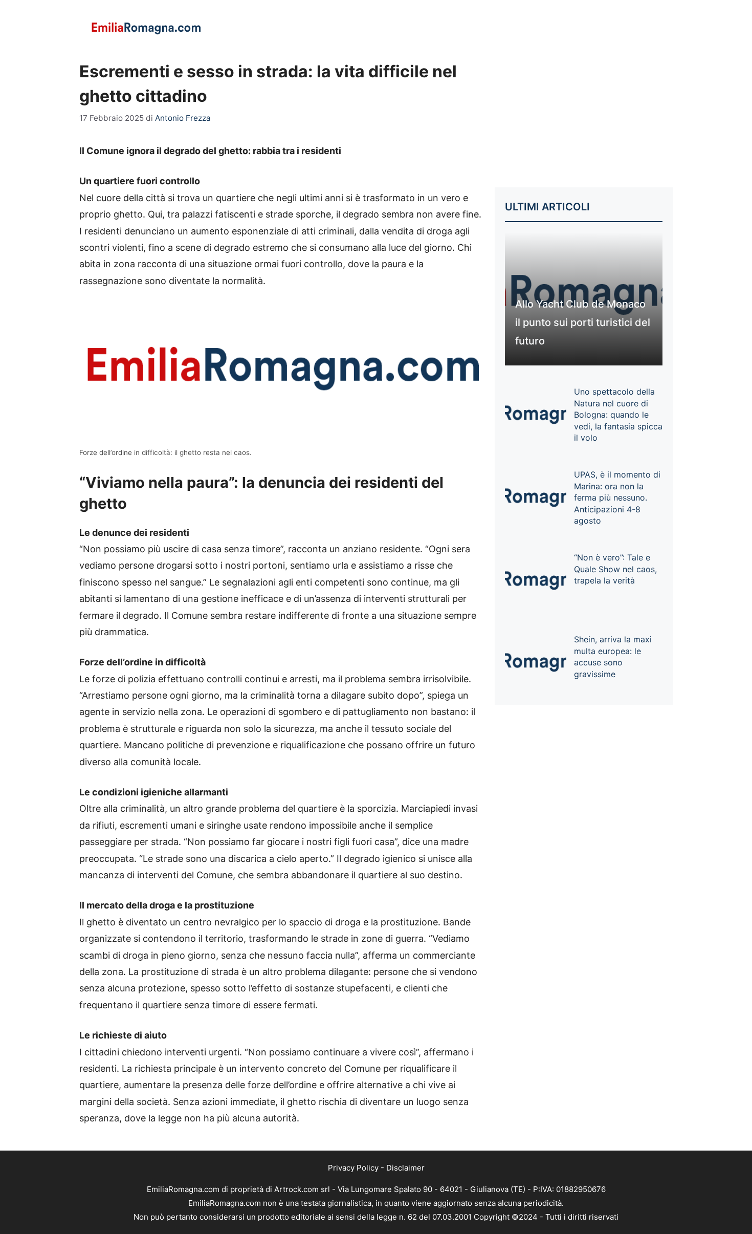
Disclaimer (405, 1168)
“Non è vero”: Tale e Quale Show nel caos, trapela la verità (615, 569)
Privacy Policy (353, 1168)
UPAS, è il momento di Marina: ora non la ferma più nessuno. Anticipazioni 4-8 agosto (617, 497)
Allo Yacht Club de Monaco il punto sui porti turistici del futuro (582, 322)
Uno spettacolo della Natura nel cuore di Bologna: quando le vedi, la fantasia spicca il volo (618, 414)
